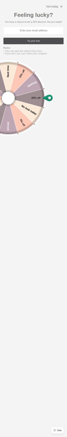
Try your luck (33, 41)
